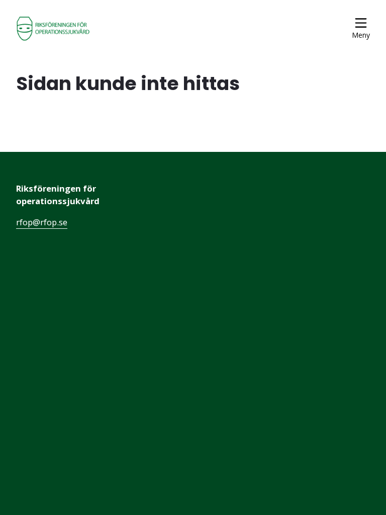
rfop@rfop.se (41, 222)
